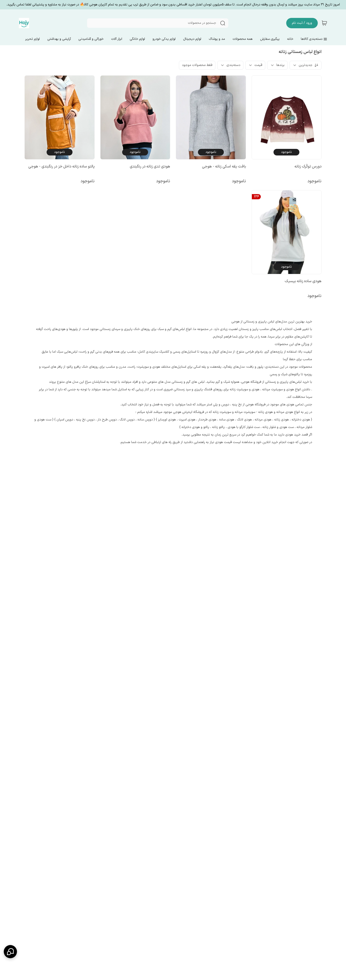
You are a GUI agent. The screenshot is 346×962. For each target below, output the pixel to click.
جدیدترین (305, 65)
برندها (280, 65)
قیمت (258, 65)
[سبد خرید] (324, 23)
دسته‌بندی (233, 65)
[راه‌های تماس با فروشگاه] (10, 951)
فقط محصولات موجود (197, 65)
